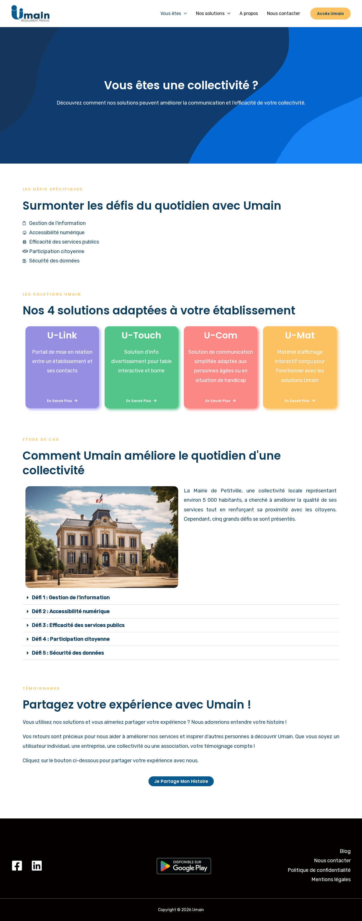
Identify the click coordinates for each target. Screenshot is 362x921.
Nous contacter (283, 13)
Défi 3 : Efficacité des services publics (78, 625)
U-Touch (141, 335)
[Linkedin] (36, 865)
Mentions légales (331, 879)
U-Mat (300, 335)
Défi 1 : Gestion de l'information (71, 597)
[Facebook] (17, 865)
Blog (345, 851)
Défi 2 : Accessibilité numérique (71, 611)
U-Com (220, 335)
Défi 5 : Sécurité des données (68, 653)
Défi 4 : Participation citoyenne (71, 639)
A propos (249, 13)
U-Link (62, 335)
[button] (181, 598)
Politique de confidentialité (319, 870)
